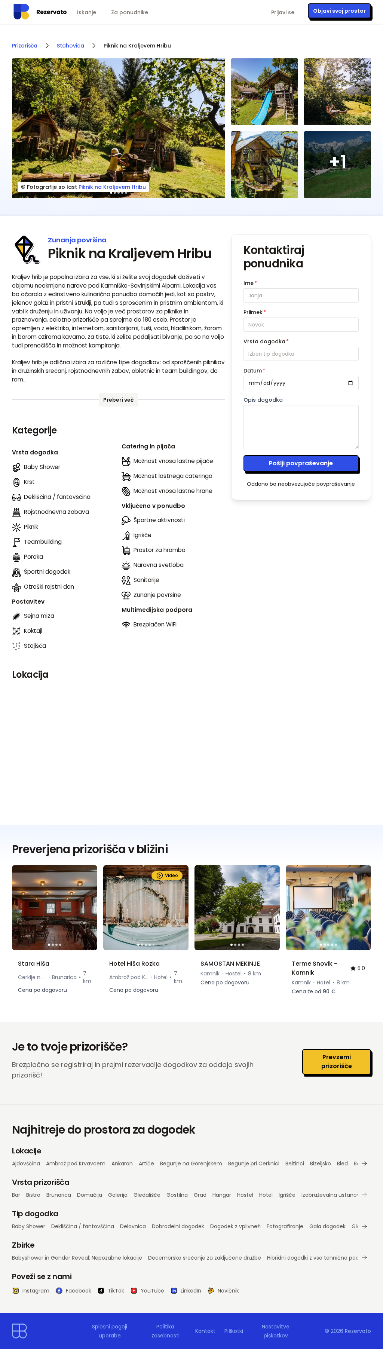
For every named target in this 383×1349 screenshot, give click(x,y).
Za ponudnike (129, 12)
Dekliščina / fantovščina (82, 1226)
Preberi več (118, 400)
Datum (254, 370)
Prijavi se (282, 12)
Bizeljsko (320, 1163)
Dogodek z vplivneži (235, 1226)
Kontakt (205, 1331)
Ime (250, 283)
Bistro (33, 1195)
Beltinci (294, 1163)
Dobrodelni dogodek (178, 1226)
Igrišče (287, 1195)
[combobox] (301, 354)
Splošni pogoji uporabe (109, 1331)
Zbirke (23, 1245)
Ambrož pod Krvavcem (75, 1163)
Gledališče (147, 1195)
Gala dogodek (327, 1226)
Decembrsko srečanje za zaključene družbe (204, 1257)
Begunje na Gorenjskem (191, 1163)
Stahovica (70, 45)
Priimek (254, 312)
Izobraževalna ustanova (332, 1195)
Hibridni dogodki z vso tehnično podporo (319, 1257)
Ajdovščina (26, 1163)
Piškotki (233, 1331)
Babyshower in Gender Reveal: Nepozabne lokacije (77, 1257)
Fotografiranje (285, 1226)
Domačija (89, 1195)
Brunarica (58, 1195)
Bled (342, 1163)
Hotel (266, 1195)
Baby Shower (28, 1226)
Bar (16, 1195)
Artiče (146, 1163)
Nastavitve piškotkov (275, 1331)
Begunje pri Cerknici (253, 1163)
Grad (200, 1195)
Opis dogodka (263, 400)
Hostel (245, 1195)
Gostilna (177, 1195)
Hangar (221, 1195)
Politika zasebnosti (165, 1331)
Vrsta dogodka (266, 341)
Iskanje (86, 12)
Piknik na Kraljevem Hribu (112, 187)
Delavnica (133, 1226)
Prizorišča (24, 45)
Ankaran (122, 1163)
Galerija (118, 1195)
